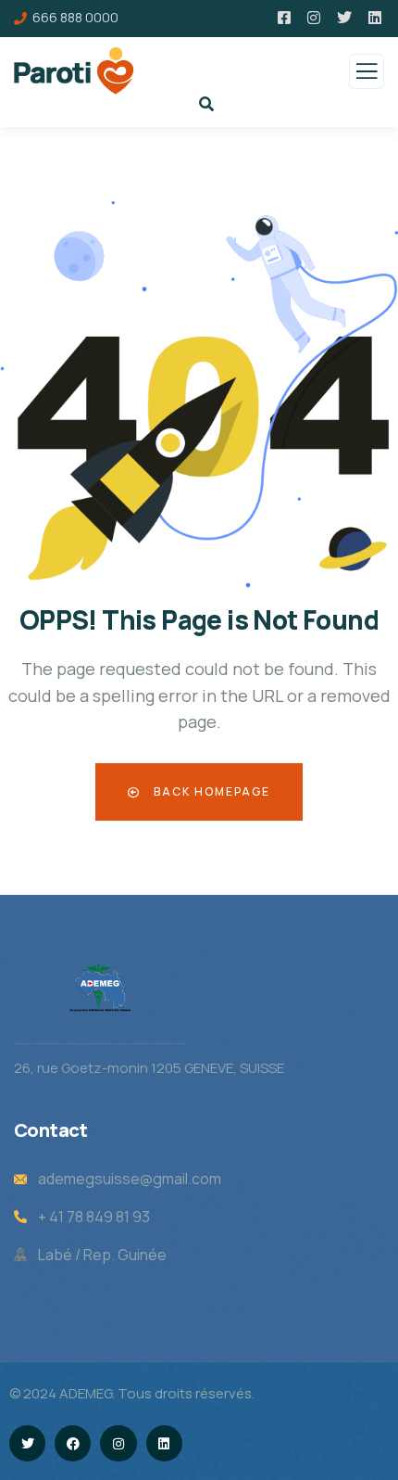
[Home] (100, 988)
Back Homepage (210, 791)
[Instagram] (118, 1443)
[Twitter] (27, 1443)
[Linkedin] (164, 1443)
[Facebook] (73, 1443)
